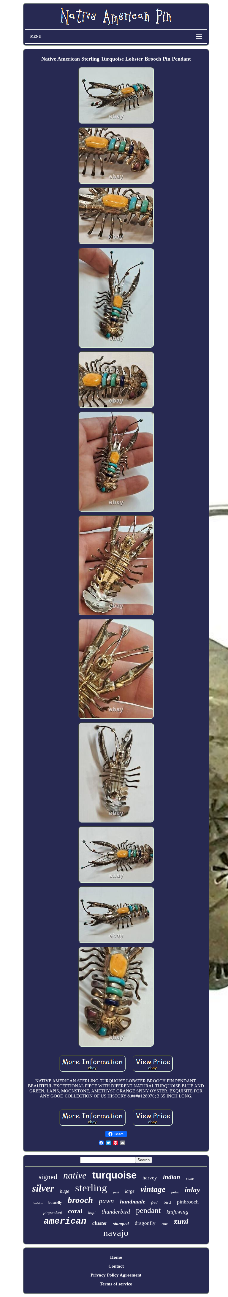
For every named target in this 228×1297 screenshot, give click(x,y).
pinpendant (52, 1212)
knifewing (178, 1212)
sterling (91, 1188)
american (65, 1221)
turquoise (114, 1175)
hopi (92, 1212)
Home (116, 1257)
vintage (152, 1189)
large (129, 1191)
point (175, 1192)
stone (190, 1178)
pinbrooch (188, 1202)
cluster (99, 1223)
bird (167, 1202)
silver (43, 1188)
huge (64, 1191)
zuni (181, 1221)
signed (48, 1177)
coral (75, 1211)
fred (154, 1202)
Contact (116, 1266)
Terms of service (116, 1284)
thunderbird (116, 1211)
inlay (192, 1190)
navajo (116, 1233)
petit (116, 1192)
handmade (132, 1201)
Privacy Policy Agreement (116, 1275)
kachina (38, 1203)
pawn (106, 1201)
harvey (149, 1178)
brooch (80, 1200)
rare (165, 1224)
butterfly (55, 1202)
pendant (148, 1210)
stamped (121, 1223)
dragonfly (145, 1223)
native (74, 1175)
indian (171, 1177)
